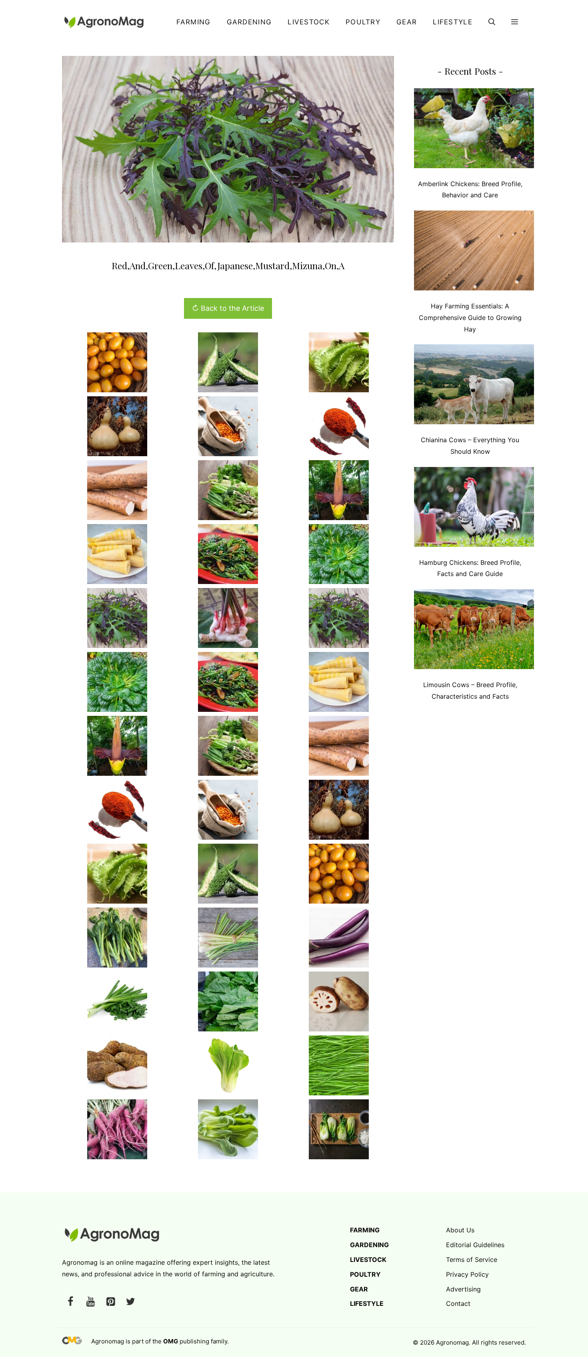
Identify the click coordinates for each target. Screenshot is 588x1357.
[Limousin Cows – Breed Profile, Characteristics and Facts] (474, 631)
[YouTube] (90, 1302)
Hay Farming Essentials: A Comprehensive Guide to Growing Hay (470, 317)
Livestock (309, 22)
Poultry (363, 22)
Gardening (249, 22)
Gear (406, 22)
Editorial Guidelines (475, 1245)
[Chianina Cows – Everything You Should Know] (474, 386)
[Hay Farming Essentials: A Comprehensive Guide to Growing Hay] (474, 252)
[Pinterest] (110, 1302)
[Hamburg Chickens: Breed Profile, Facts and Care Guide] (474, 508)
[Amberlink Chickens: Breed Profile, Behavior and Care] (474, 130)
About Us (460, 1230)
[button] (491, 22)
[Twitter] (130, 1302)
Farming (193, 22)
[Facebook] (70, 1302)
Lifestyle (452, 22)
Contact (458, 1303)
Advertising (463, 1289)
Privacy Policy (467, 1274)
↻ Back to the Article (228, 308)
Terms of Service (471, 1260)
